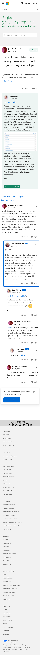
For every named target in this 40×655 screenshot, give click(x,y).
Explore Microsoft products (10, 456)
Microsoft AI (6, 539)
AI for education (7, 529)
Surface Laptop (7, 438)
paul (11, 327)
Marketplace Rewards (8, 596)
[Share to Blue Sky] (24, 424)
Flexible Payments (7, 494)
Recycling (14, 649)
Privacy (24, 645)
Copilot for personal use (9, 449)
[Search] (22, 3)
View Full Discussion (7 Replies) (13, 197)
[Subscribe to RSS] (27, 424)
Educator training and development (12, 522)
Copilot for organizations (9, 445)
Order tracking (6, 484)
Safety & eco (6, 649)
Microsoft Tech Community (10, 588)
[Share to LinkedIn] (9, 424)
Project (6, 9)
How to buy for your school (10, 519)
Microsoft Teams (7, 557)
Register (28, 3)
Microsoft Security (7, 543)
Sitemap (5, 645)
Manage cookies (7, 647)
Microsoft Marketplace (9, 592)
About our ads (24, 649)
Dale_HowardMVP (17, 244)
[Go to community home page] (7, 3)
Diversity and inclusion (9, 627)
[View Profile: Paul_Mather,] (6, 97)
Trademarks (26, 647)
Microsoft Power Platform (9, 553)
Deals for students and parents (11, 526)
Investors (5, 623)
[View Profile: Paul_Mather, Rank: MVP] (9, 291)
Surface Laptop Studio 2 (9, 442)
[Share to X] (16, 424)
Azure (4, 574)
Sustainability (6, 634)
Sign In (35, 3)
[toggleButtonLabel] (36, 9)
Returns (5, 480)
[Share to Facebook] (13, 424)
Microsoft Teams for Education (11, 511)
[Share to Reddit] (20, 424)
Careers (5, 609)
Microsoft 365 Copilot (8, 561)
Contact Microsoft (14, 645)
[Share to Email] (31, 424)
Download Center (7, 473)
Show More (8, 81)
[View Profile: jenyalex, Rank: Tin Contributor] (4, 50)
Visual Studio (6, 599)
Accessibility (6, 630)
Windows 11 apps (7, 459)
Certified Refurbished (8, 487)
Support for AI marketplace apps (11, 585)
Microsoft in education (9, 504)
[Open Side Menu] (3, 3)
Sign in (11, 400)
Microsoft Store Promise (9, 491)
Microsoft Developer (8, 578)
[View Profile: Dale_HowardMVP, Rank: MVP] (7, 245)
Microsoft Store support (9, 477)
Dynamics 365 (6, 546)
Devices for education (8, 508)
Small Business (7, 564)
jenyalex (11, 49)
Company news (7, 616)
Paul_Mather (14, 96)
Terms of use (17, 647)
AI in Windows (6, 452)
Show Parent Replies (7, 200)
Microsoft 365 (6, 550)
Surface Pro (6, 434)
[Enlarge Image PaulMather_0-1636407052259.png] (20, 141)
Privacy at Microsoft (8, 620)
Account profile (7, 469)
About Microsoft (7, 613)
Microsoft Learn (7, 581)
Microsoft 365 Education (9, 515)
